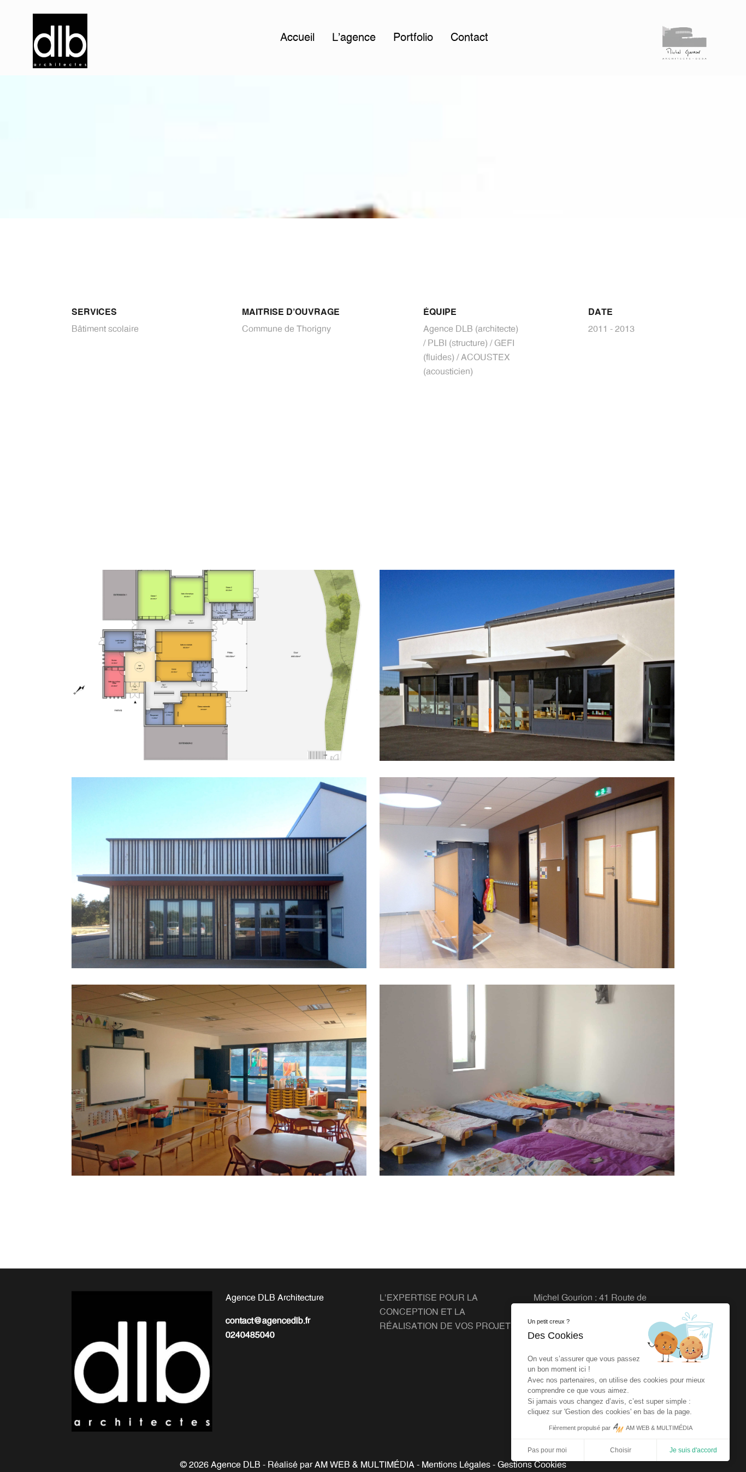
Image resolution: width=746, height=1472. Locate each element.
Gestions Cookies (532, 1465)
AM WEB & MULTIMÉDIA (365, 1465)
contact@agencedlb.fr (268, 1320)
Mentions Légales (456, 1465)
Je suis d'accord (693, 1450)
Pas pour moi (547, 1450)
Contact (469, 37)
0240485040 (250, 1335)
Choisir (620, 1450)
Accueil (297, 37)
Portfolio (413, 37)
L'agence (354, 37)
